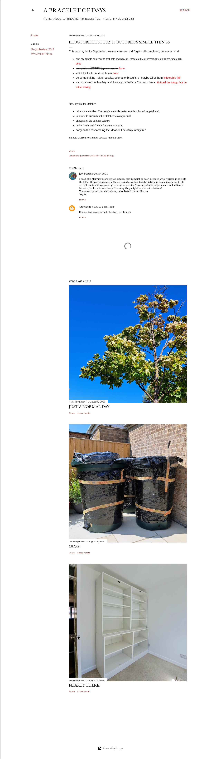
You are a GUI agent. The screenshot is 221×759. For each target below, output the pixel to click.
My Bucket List (123, 18)
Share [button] (34, 35)
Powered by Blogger (113, 748)
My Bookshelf (90, 18)
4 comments (83, 413)
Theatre (73, 18)
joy (81, 173)
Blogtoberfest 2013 (42, 49)
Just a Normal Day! (89, 406)
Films (107, 18)
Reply (82, 199)
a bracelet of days (74, 10)
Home (47, 18)
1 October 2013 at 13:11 (103, 207)
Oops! (75, 546)
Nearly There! (84, 685)
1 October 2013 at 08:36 (96, 173)
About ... (59, 18)
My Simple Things (41, 53)
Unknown (85, 206)
